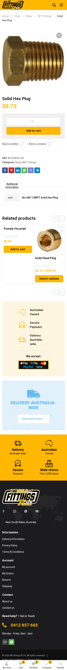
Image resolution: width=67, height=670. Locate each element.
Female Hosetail (15, 229)
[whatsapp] (26, 511)
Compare (46, 665)
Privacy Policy (35, 659)
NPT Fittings (44, 16)
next (62, 219)
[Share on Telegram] (37, 170)
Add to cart (33, 131)
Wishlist (33, 665)
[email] (5, 642)
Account (7, 667)
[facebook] (3, 511)
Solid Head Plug (45, 258)
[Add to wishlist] (22, 144)
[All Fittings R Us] (13, 5)
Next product (62, 292)
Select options (49, 279)
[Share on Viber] (31, 170)
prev (55, 219)
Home (5, 16)
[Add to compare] (49, 144)
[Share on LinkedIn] (18, 170)
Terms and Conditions (13, 659)
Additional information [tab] (12, 185)
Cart (21, 665)
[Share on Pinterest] (11, 170)
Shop (17, 16)
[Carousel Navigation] (59, 219)
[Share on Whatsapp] (24, 170)
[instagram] (15, 511)
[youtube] (37, 511)
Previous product (56, 292)
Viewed (60, 667)
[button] (59, 35)
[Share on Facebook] (5, 170)
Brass (29, 16)
